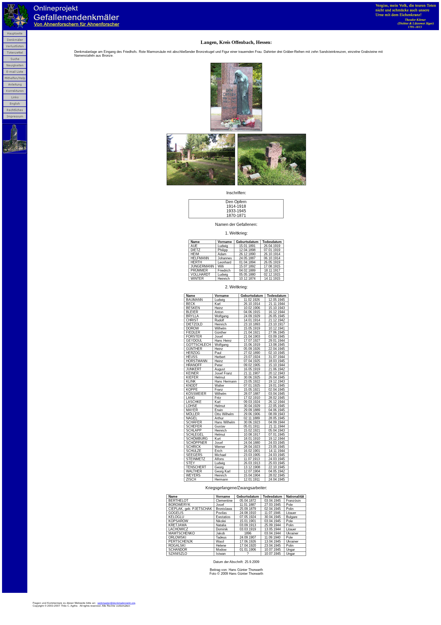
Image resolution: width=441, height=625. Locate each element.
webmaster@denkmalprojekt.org (116, 603)
